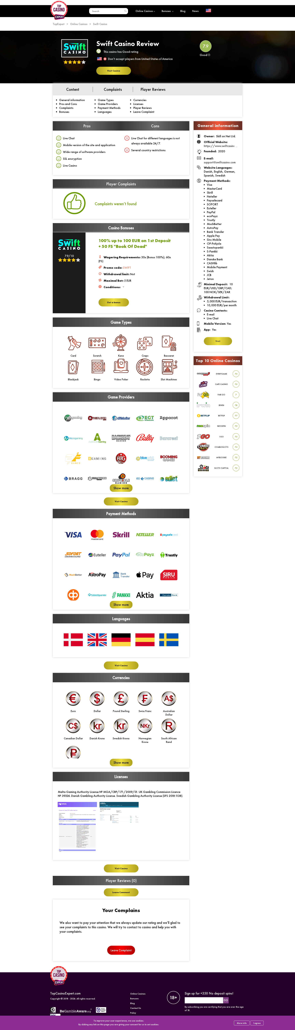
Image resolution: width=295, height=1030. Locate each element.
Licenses (138, 104)
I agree (257, 1023)
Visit (217, 341)
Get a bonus (113, 302)
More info (242, 1023)
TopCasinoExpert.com (65, 993)
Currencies (139, 100)
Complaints (66, 108)
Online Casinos (144, 11)
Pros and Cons (68, 104)
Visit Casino (113, 70)
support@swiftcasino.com (220, 162)
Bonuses (166, 11)
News (195, 11)
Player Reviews (142, 108)
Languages (104, 112)
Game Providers (108, 104)
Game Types (106, 100)
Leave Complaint (143, 112)
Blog (182, 11)
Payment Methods (109, 108)
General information (72, 100)
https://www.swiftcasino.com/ (223, 146)
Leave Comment (121, 892)
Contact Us (135, 1008)
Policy (133, 1012)
